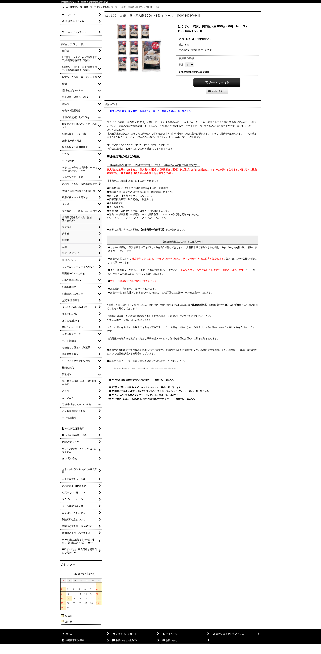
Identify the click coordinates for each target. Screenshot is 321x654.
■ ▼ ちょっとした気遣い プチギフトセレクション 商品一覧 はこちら (144, 394)
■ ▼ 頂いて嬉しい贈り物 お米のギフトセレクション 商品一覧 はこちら (145, 387)
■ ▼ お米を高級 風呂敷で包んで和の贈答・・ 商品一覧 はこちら (141, 379)
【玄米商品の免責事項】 (152, 229)
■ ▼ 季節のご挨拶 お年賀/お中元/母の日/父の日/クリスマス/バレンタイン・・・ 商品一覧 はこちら (159, 391)
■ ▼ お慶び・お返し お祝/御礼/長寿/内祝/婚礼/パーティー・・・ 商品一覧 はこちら (152, 398)
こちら (147, 315)
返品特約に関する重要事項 (195, 71)
